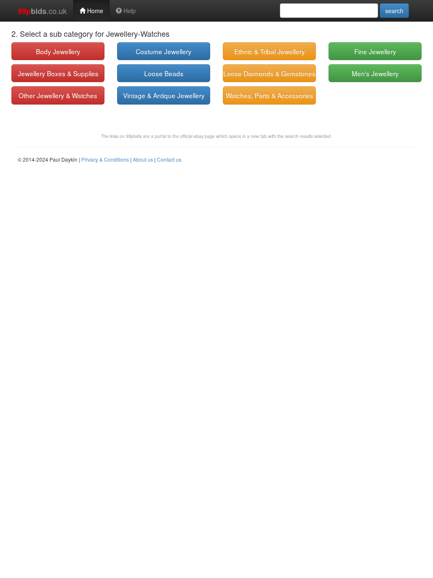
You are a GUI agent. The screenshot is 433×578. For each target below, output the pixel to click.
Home (94, 10)
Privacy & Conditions (105, 159)
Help (129, 10)
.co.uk (42, 11)
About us (143, 159)
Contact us (169, 159)
